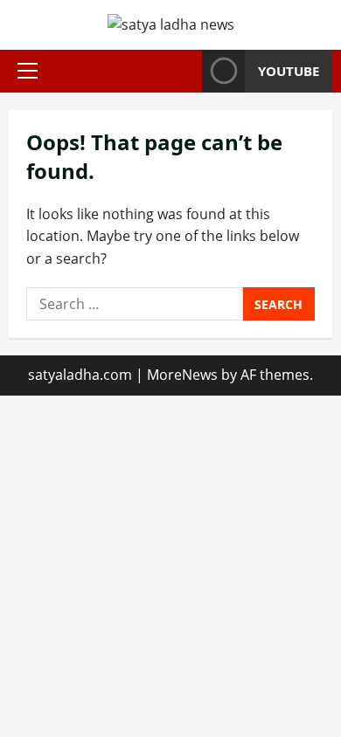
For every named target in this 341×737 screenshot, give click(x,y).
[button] (27, 70)
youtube (288, 70)
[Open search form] (183, 71)
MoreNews (182, 374)
